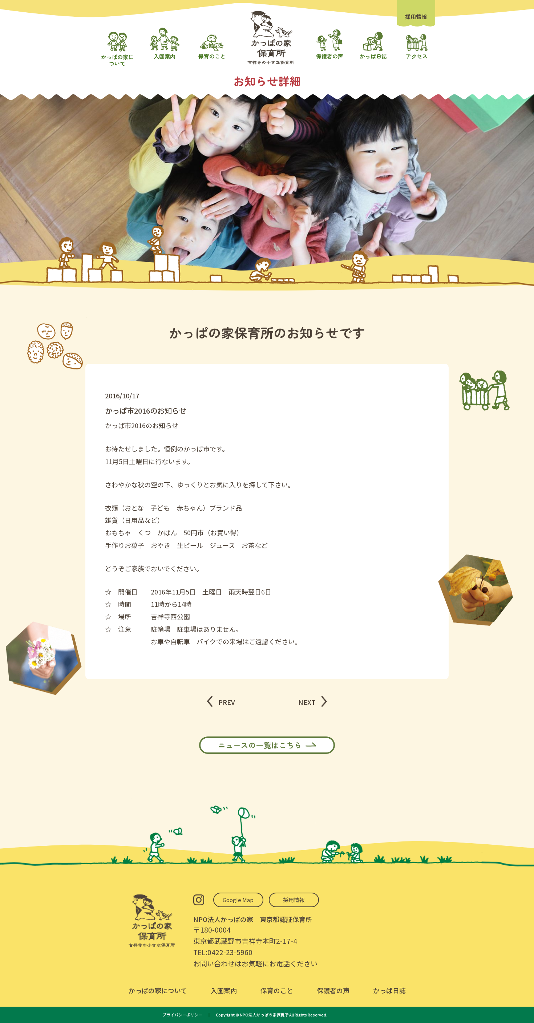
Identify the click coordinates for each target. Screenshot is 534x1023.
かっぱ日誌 (389, 990)
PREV (226, 702)
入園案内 (224, 990)
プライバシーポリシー (182, 1015)
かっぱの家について (158, 990)
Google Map (238, 900)
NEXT (307, 702)
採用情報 (416, 16)
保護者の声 (333, 990)
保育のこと (276, 990)
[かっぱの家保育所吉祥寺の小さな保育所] (271, 62)
